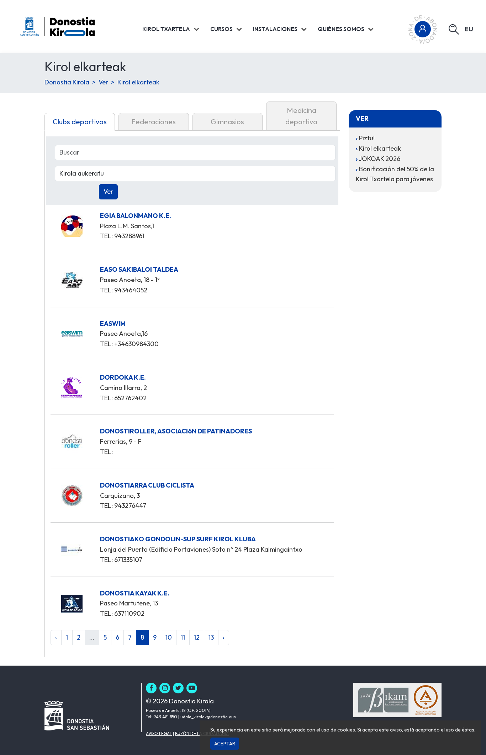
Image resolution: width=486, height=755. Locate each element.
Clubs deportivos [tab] (80, 121)
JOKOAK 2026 (379, 159)
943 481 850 (165, 716)
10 (168, 637)
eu (469, 29)
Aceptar (224, 743)
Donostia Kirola (66, 82)
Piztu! (367, 138)
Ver (103, 82)
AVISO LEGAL (159, 733)
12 (197, 637)
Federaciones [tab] (153, 121)
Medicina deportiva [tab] (301, 116)
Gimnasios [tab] (227, 121)
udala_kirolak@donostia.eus (208, 716)
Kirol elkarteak (138, 82)
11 (183, 637)
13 (211, 637)
